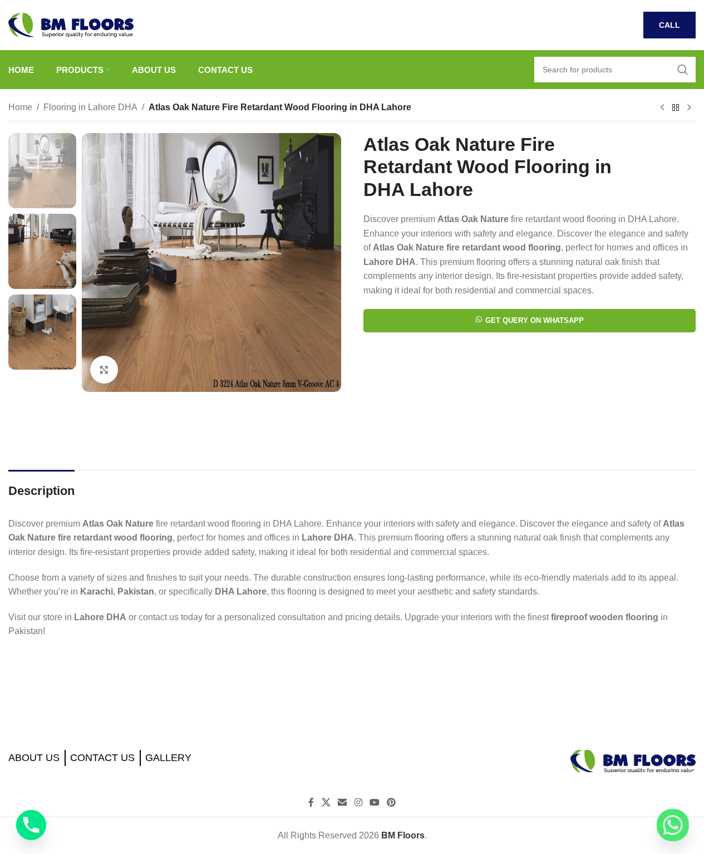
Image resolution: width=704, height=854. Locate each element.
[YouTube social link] (374, 802)
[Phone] (31, 825)
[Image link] (633, 760)
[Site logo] (71, 24)
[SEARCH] (683, 69)
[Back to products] (675, 108)
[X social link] (326, 802)
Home (20, 107)
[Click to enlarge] (104, 370)
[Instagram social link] (358, 802)
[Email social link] (342, 802)
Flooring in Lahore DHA (90, 107)
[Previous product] (662, 108)
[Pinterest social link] (391, 802)
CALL (669, 25)
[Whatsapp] (673, 825)
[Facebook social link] (311, 802)
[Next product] (689, 108)
